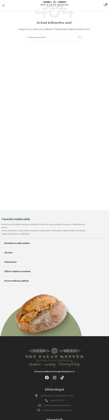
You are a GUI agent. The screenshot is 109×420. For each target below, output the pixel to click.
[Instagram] (54, 377)
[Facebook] (47, 377)
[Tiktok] (62, 377)
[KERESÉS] (79, 37)
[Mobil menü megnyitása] (3, 5)
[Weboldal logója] (54, 5)
